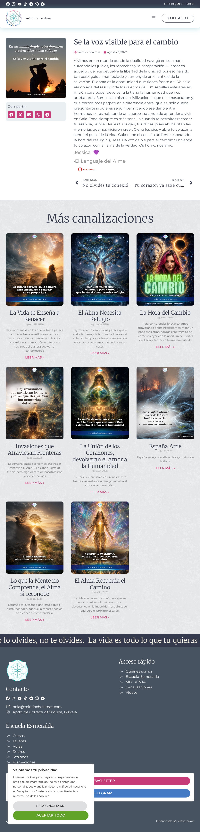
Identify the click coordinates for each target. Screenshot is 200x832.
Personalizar (50, 806)
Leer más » (34, 357)
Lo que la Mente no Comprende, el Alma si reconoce (35, 587)
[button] (153, 18)
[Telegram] (31, 4)
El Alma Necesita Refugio (99, 316)
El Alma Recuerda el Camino (100, 584)
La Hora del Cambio (165, 312)
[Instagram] (14, 4)
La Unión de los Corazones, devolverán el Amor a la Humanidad (100, 456)
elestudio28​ (186, 821)
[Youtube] (19, 4)
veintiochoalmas (38, 18)
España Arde (165, 446)
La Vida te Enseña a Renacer (35, 316)
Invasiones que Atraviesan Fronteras (35, 449)
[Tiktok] (25, 4)
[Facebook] (8, 4)
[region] (51, 794)
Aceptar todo (51, 815)
